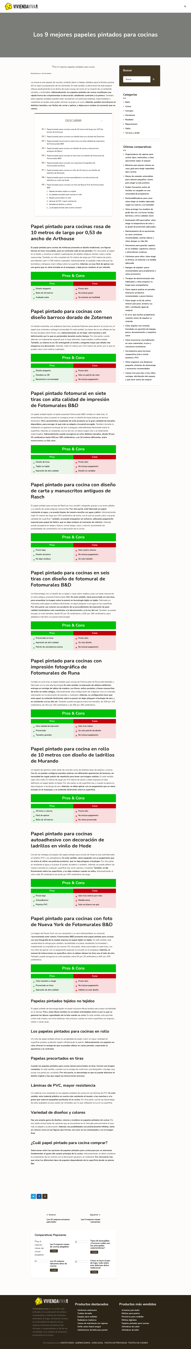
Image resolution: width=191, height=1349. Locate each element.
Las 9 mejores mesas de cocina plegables (59, 1245)
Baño (127, 102)
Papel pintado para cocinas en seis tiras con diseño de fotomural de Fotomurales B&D (75, 157)
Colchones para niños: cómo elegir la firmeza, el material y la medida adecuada (140, 259)
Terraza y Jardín (132, 133)
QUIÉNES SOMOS (82, 1343)
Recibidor (129, 119)
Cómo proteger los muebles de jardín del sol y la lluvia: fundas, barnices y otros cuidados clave (139, 212)
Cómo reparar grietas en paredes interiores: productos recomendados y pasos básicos (140, 292)
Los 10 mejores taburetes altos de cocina (58, 1263)
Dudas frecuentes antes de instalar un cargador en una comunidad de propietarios (137, 190)
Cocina (54, 1251)
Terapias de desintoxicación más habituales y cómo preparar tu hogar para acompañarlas (139, 281)
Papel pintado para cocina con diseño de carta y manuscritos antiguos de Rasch (73, 149)
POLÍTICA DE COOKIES (138, 1343)
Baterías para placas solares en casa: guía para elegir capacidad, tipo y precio (139, 168)
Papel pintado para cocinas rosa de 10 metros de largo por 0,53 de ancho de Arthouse (75, 130)
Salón (128, 128)
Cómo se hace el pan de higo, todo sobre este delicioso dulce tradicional (100, 1264)
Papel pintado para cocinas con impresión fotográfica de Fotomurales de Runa (71, 164)
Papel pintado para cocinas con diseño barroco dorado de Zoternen (75, 137)
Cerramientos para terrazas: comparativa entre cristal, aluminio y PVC (138, 354)
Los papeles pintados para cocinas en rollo (65, 195)
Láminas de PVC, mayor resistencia (62, 201)
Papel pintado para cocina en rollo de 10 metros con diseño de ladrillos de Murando (73, 171)
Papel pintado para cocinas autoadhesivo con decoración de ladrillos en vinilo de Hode (72, 178)
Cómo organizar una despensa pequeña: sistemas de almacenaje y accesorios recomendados (140, 365)
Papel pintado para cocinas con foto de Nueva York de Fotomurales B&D (75, 186)
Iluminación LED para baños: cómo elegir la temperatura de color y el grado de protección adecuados (140, 223)
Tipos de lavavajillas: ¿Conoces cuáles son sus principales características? (100, 1244)
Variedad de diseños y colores (60, 204)
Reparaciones (131, 124)
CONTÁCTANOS (67, 1343)
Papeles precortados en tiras (60, 198)
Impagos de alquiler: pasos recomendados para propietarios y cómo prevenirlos (140, 270)
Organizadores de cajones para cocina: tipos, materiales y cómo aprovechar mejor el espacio (139, 157)
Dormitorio (130, 115)
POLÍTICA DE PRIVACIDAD (116, 1343)
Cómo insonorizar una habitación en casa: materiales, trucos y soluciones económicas (139, 343)
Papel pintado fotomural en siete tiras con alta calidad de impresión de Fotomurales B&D (76, 142)
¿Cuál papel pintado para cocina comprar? (65, 208)
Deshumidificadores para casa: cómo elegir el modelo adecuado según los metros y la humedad (139, 201)
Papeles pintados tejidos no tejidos (62, 191)
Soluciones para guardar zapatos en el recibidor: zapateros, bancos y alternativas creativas (140, 248)
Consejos (129, 111)
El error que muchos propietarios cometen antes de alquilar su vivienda (140, 318)
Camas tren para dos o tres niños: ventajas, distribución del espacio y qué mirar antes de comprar (140, 376)
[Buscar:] (139, 79)
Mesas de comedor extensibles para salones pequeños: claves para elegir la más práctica (139, 179)
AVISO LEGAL (97, 1343)
